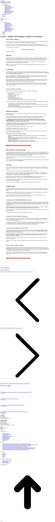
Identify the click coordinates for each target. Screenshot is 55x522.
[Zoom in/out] (4, 520)
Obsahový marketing (9, 113)
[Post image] (3, 391)
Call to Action (39, 192)
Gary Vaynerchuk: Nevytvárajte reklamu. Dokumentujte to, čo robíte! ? (12, 405)
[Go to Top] (27, 519)
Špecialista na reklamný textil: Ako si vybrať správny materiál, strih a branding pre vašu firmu (18, 448)
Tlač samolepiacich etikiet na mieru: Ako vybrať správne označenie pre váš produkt (17, 443)
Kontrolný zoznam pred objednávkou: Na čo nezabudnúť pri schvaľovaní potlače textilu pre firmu (19, 447)
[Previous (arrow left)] (0, 521)
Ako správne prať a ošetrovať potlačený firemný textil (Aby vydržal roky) (15, 446)
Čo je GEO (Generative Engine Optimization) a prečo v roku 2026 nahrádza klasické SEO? (16, 392)
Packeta (4, 456)
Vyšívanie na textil (6, 435)
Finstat (4, 455)
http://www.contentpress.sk (5, 269)
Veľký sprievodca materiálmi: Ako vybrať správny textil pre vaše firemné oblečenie (17, 445)
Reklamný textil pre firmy (7, 434)
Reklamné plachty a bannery (7, 436)
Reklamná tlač (5, 440)
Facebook (4, 453)
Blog (3, 457)
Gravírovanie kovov (6, 439)
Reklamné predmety (6, 438)
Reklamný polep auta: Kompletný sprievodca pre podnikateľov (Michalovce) (16, 449)
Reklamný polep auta (6, 437)
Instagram (4, 454)
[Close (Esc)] (0, 520)
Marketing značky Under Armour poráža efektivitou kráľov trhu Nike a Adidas (13, 411)
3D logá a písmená (6, 433)
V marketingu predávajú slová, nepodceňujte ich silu (9, 398)
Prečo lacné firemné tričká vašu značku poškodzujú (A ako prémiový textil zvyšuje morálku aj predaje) (20, 444)
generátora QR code (29, 64)
